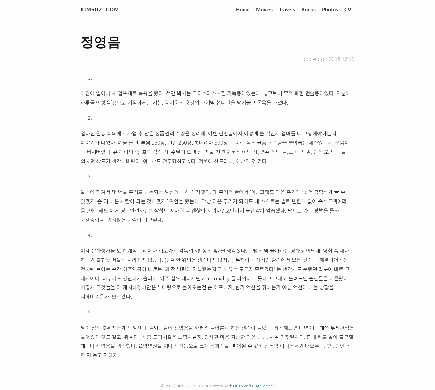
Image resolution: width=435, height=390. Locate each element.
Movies (264, 9)
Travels (287, 9)
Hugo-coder (263, 386)
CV (347, 9)
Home (243, 9)
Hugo (238, 386)
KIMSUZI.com (100, 9)
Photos (330, 9)
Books (308, 9)
